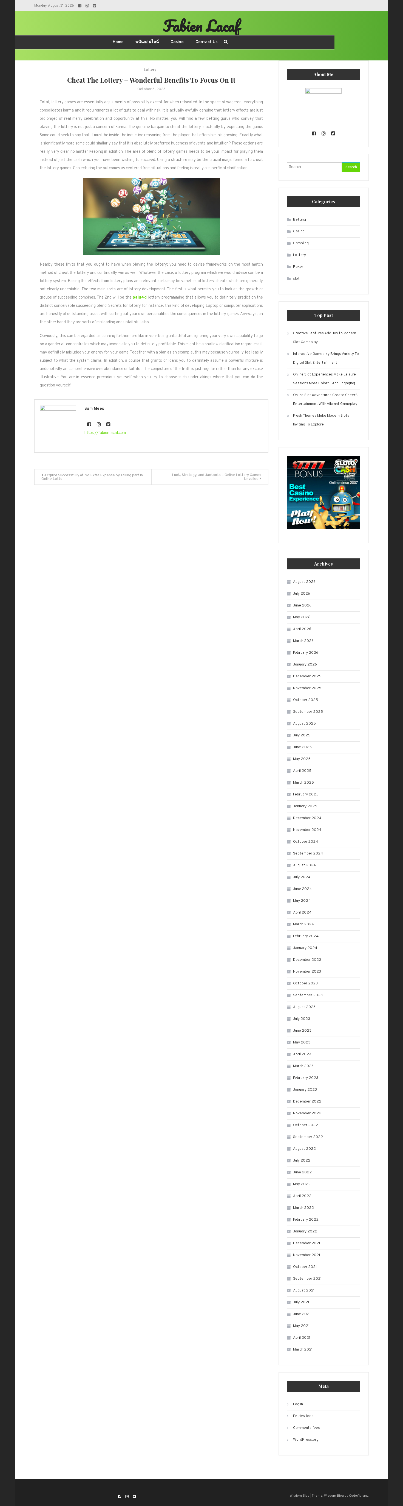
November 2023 (307, 971)
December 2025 (307, 676)
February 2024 (306, 936)
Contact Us (206, 42)
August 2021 (304, 1290)
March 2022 (303, 1208)
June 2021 (302, 1314)
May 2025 (302, 759)
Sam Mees (94, 408)
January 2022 (305, 1231)
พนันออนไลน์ (147, 42)
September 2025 (308, 711)
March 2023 (303, 1066)
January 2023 (305, 1089)
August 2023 (304, 1007)
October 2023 (305, 983)
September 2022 (308, 1137)
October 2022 (305, 1125)
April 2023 (302, 1054)
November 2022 (307, 1113)
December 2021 (306, 1243)
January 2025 (305, 806)
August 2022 (304, 1148)
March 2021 (303, 1349)
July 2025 (301, 735)
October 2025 (305, 700)
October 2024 (305, 841)
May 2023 (301, 1042)
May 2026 (301, 617)
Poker (298, 267)
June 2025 (302, 747)
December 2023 (307, 959)
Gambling (301, 243)
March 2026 (303, 641)
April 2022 (302, 1196)
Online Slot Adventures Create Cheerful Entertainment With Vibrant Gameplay (326, 399)
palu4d (140, 297)
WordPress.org (306, 1439)
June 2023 (302, 1030)
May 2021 (301, 1326)
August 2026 (304, 582)
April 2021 (301, 1337)
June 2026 (302, 605)
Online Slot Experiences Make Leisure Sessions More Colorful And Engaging (324, 379)
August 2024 (304, 865)
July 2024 (301, 877)
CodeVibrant (358, 1496)
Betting (299, 219)
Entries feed (303, 1416)
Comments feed (306, 1428)
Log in (298, 1404)
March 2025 (303, 782)
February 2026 (305, 652)
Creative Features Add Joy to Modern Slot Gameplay (324, 337)
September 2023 (308, 995)
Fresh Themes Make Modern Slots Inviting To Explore (321, 420)
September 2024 (308, 853)
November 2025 (307, 688)
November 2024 (307, 830)
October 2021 (305, 1267)
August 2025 (304, 723)
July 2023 (301, 1019)
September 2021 (307, 1278)
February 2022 (306, 1219)
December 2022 (307, 1101)
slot (296, 278)
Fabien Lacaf (201, 25)
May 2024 (302, 900)
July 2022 (301, 1160)
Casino (177, 42)
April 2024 (302, 912)
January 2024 (305, 948)
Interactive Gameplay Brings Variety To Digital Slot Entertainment (326, 358)
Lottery (150, 70)
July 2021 (301, 1302)
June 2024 (302, 889)
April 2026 (302, 629)
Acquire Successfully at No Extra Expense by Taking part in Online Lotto (92, 477)
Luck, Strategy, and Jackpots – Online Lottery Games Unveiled (216, 477)
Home (118, 42)
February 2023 (305, 1078)
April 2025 (302, 771)
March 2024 (303, 924)
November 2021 (306, 1255)
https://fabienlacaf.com (105, 433)
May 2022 (302, 1184)
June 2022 (302, 1172)
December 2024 (307, 818)
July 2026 (301, 593)
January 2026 (305, 664)
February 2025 (306, 794)
